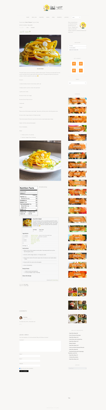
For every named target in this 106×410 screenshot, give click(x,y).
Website (21, 363)
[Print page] (28, 33)
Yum (69, 397)
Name (20, 354)
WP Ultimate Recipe (54, 280)
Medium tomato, (34, 235)
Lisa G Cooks (53, 7)
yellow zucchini (34, 236)
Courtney (25, 317)
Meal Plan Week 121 (73, 337)
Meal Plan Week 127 (73, 341)
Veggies (27, 284)
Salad (24, 284)
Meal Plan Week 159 (73, 345)
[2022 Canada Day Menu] (72, 295)
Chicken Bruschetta (73, 357)
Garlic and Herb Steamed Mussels (76, 347)
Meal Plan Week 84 (73, 333)
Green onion (33, 238)
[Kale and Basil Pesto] (72, 322)
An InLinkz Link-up (43, 187)
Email (20, 358)
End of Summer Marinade (75, 335)
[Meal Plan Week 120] (82, 322)
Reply (20, 324)
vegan (28, 285)
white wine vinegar (35, 239)
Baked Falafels (72, 343)
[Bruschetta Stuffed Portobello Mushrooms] (72, 309)
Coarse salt (33, 242)
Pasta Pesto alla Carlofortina (75, 339)
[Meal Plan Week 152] (82, 295)
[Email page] (22, 33)
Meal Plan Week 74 (73, 355)
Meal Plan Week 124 (73, 359)
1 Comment (33, 27)
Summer (25, 285)
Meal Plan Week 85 (73, 349)
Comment (21, 340)
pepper (32, 243)
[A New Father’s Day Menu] (82, 309)
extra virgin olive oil (35, 240)
